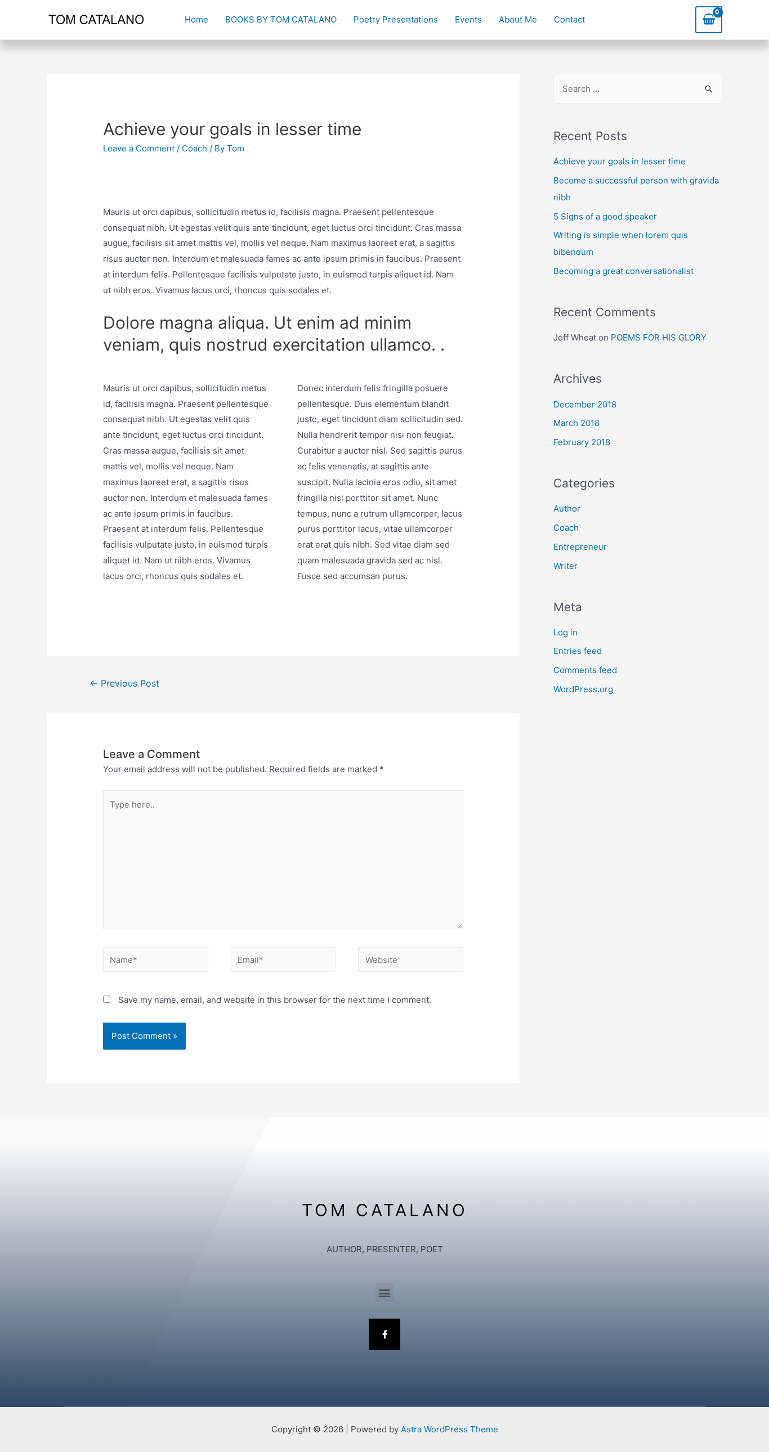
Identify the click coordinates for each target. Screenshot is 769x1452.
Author (566, 508)
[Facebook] (384, 1334)
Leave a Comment (139, 148)
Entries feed (577, 651)
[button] (384, 1292)
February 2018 (581, 442)
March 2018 (576, 423)
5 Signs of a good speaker (605, 216)
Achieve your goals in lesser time (619, 161)
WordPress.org (583, 689)
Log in (565, 632)
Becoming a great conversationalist (623, 271)
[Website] (410, 961)
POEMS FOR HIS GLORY (659, 337)
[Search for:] (637, 88)
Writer (565, 566)
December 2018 (584, 404)
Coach (194, 148)
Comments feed (585, 670)
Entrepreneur (580, 546)
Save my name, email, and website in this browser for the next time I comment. (274, 999)
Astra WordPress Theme (449, 1429)
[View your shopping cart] (708, 19)
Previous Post (124, 683)
